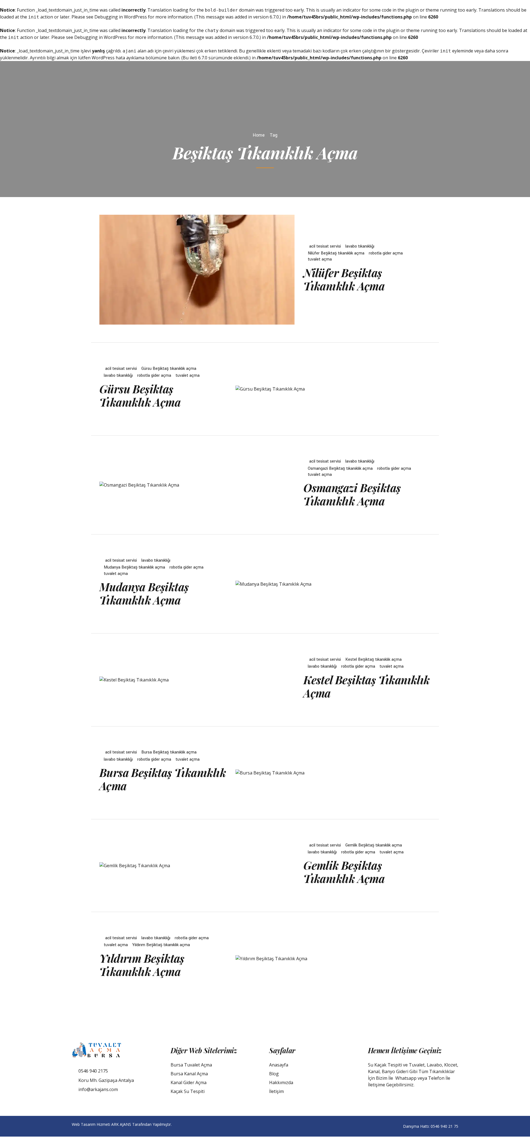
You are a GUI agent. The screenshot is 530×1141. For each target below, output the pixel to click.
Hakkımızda (281, 1082)
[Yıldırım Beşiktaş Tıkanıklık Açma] (333, 958)
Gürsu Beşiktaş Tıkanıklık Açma (140, 395)
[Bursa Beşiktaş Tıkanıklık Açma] (333, 772)
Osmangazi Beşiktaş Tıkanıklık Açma (352, 494)
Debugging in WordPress (120, 17)
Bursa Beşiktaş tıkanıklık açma (169, 752)
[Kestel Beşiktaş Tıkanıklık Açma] (197, 679)
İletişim (276, 1091)
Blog (274, 1074)
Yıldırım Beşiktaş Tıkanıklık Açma (141, 965)
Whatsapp (406, 1078)
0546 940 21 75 (444, 1126)
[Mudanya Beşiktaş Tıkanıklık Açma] (333, 584)
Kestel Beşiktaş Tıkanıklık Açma (366, 686)
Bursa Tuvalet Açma (191, 1065)
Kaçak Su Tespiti (188, 1091)
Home (259, 135)
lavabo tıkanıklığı (359, 246)
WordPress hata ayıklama (118, 58)
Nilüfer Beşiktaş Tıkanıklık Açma (344, 279)
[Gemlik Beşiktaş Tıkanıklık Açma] (197, 865)
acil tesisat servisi (325, 246)
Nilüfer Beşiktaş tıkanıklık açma (336, 253)
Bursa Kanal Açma (189, 1074)
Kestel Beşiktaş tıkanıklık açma (373, 659)
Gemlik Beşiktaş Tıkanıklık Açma (344, 872)
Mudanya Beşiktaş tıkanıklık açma (134, 567)
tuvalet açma (320, 259)
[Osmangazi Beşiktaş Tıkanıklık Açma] (197, 485)
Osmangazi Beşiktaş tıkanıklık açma (340, 468)
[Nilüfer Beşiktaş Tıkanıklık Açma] (197, 270)
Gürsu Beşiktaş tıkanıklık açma (168, 369)
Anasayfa (278, 1065)
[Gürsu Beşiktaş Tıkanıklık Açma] (333, 389)
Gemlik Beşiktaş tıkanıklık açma (373, 845)
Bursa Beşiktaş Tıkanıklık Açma (162, 779)
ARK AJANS (121, 1124)
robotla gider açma (386, 253)
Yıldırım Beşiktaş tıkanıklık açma (161, 945)
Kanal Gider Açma (188, 1082)
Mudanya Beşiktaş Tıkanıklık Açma (144, 593)
